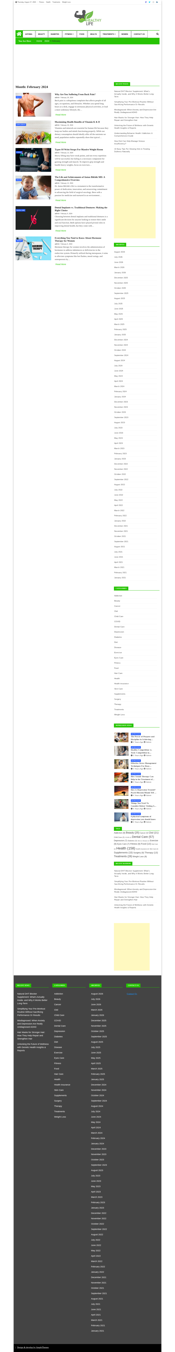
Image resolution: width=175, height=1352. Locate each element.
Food (81, 34)
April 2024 (118, 381)
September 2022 (121, 479)
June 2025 (118, 309)
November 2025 (121, 283)
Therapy (19, 240)
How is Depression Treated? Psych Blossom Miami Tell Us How (144, 791)
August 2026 (119, 252)
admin (57, 97)
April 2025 (118, 319)
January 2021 (120, 578)
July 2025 (118, 304)
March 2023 (119, 448)
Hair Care (118, 673)
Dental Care (20, 210)
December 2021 (121, 526)
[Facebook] (146, 2)
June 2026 (118, 262)
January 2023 (120, 459)
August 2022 (119, 485)
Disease (117, 647)
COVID (117, 621)
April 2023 (118, 443)
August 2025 (119, 298)
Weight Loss (66, 2)
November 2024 (121, 345)
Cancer (117, 606)
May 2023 (118, 438)
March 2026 (119, 267)
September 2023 (121, 417)
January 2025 (120, 335)
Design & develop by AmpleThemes (33, 1347)
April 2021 (118, 562)
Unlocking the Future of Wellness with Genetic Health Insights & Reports (33, 1047)
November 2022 (121, 469)
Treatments (56, 2)
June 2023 (118, 433)
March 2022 (119, 510)
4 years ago (138, 795)
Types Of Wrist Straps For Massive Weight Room (79, 149)
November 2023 (121, 407)
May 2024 (118, 376)
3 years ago (138, 755)
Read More (60, 115)
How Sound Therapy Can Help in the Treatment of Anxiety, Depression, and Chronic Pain (142, 778)
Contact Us (139, 34)
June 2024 (118, 371)
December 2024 (121, 340)
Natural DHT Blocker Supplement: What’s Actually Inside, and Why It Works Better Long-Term (134, 94)
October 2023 (120, 412)
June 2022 (118, 495)
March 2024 (119, 386)
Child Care (118, 616)
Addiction (118, 596)
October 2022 (120, 474)
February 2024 (120, 391)
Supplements (20, 124)
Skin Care (118, 689)
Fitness (41, 2)
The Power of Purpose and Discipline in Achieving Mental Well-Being (143, 738)
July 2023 (118, 428)
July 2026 (118, 257)
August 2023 (119, 422)
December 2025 (121, 278)
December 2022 (121, 464)
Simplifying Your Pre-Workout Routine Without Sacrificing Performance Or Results (31, 1012)
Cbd (116, 611)
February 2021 (120, 572)
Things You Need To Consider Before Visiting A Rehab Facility (142, 804)
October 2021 (120, 536)
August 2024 (119, 360)
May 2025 (118, 314)
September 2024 (121, 355)
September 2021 (121, 541)
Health (48, 2)
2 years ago (138, 742)
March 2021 (119, 567)
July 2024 (118, 366)
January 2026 (120, 273)
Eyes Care (118, 658)
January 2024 (120, 397)
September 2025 (121, 293)
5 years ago (138, 809)
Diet (116, 642)
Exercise (118, 653)
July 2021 (118, 552)
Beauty (41, 34)
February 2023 (120, 453)
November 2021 (121, 531)
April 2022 (118, 505)
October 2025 (120, 288)
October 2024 (120, 350)
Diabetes (55, 34)
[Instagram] (154, 2)
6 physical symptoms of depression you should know (143, 817)
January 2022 (120, 521)
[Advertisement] (87, 62)
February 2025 (120, 329)
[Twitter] (150, 2)
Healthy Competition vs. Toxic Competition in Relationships (141, 751)
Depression (119, 632)
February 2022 (120, 516)
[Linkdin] (157, 2)
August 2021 (119, 547)
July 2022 (118, 490)
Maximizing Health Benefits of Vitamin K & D (77, 122)
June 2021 (118, 557)
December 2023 (121, 402)
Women (124, 34)
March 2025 (119, 324)
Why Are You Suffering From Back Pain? (75, 94)
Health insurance (121, 684)
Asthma (28, 34)
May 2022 (118, 500)
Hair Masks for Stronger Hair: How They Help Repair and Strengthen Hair (31, 1035)
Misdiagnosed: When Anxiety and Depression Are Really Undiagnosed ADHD (31, 1023)
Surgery (117, 699)
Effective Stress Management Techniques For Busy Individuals (143, 765)
